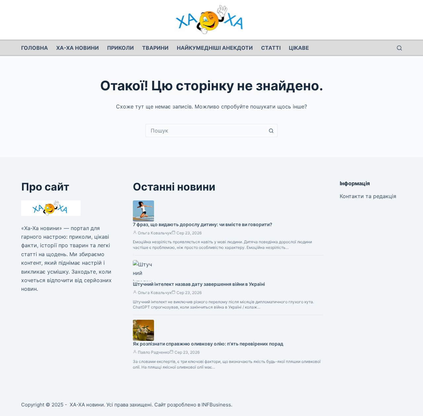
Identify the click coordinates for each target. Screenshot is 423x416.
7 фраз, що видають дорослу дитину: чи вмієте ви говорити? (202, 224)
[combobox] (205, 130)
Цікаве (299, 48)
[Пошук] (399, 47)
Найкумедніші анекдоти (215, 48)
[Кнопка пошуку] (271, 130)
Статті (271, 48)
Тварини (155, 48)
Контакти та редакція (368, 196)
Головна (34, 48)
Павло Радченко (154, 352)
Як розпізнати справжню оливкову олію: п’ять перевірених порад (208, 343)
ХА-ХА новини (77, 48)
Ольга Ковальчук (155, 232)
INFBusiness (216, 404)
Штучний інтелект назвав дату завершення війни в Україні (199, 284)
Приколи (120, 48)
